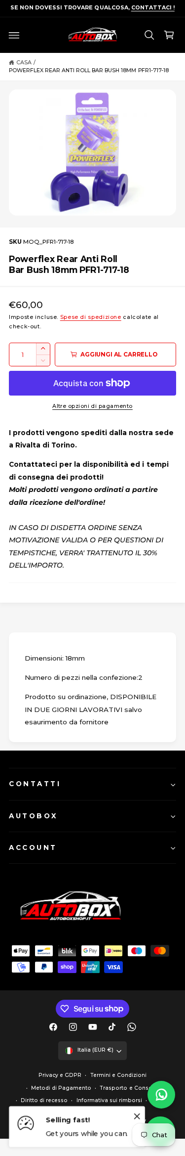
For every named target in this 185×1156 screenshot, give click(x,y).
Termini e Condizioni (118, 1075)
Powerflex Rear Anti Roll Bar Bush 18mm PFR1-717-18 (89, 70)
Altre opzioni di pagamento (92, 406)
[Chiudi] (137, 1116)
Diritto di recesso (44, 1100)
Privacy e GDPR (59, 1075)
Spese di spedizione (90, 317)
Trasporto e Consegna (131, 1088)
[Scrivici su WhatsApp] (161, 1095)
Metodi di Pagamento (61, 1088)
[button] (14, 35)
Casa (24, 62)
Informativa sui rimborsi (109, 1100)
